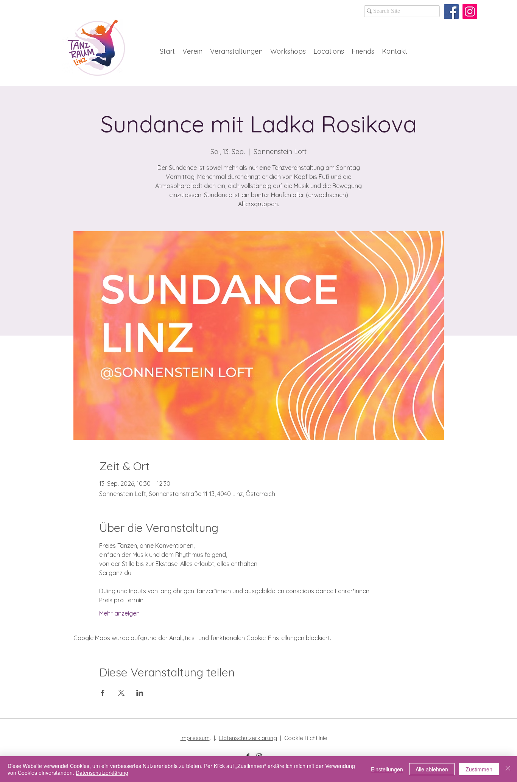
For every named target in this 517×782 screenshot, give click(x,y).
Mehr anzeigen (119, 613)
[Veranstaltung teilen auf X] (121, 693)
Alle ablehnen (432, 769)
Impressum (195, 738)
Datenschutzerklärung (248, 738)
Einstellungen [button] (387, 769)
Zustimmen (479, 769)
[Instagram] (469, 11)
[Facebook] (451, 11)
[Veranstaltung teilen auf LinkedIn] (139, 693)
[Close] (507, 769)
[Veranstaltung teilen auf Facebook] (102, 693)
